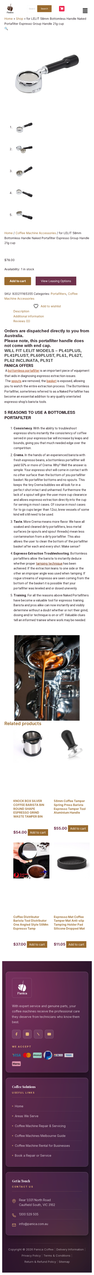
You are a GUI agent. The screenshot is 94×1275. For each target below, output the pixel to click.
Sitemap (64, 1261)
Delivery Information (70, 1249)
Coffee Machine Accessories (36, 233)
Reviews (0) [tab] (21, 321)
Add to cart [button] (38, 832)
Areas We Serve (26, 1116)
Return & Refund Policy (40, 1261)
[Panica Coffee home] (22, 988)
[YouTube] (49, 1034)
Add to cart (18, 281)
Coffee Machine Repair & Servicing (40, 1126)
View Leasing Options (56, 281)
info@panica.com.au (33, 1224)
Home (8, 18)
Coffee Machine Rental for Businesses (42, 1145)
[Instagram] (27, 1034)
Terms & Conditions (57, 1255)
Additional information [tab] (28, 316)
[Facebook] (16, 1034)
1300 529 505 (28, 1214)
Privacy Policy (31, 1255)
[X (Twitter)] (38, 1034)
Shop (19, 18)
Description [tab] (21, 311)
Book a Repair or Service (33, 1155)
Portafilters (58, 293)
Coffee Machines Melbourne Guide (40, 1136)
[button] (85, 10)
